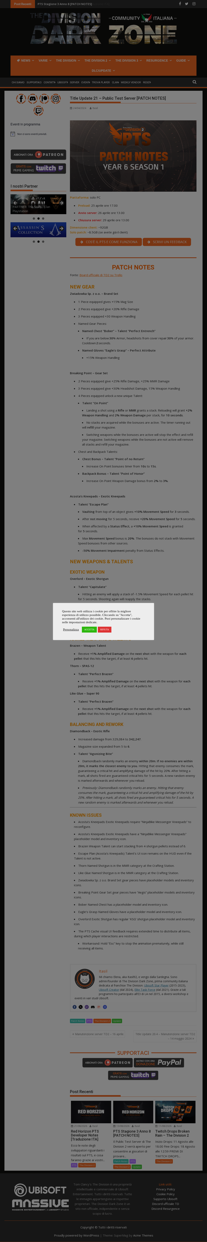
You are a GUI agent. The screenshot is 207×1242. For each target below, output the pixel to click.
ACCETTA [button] (89, 629)
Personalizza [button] (71, 629)
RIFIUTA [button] (104, 629)
